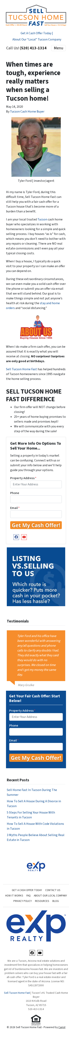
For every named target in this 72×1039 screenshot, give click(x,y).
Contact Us (52, 890)
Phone (14, 493)
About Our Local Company (50, 895)
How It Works (14, 895)
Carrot (61, 1027)
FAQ (28, 895)
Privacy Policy (22, 901)
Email (15, 508)
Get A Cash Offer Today (27, 890)
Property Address (23, 478)
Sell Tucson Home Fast (22, 369)
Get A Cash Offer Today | (37, 33)
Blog (55, 901)
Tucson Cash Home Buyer (27, 111)
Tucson (42, 219)
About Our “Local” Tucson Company (36, 39)
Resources (42, 901)
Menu (58, 48)
